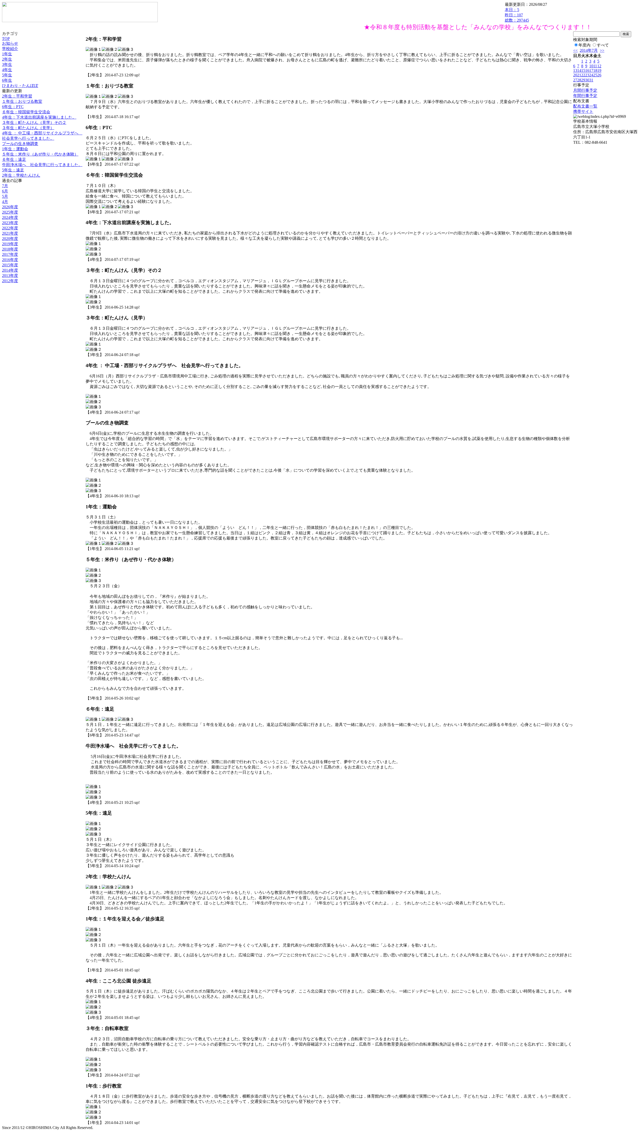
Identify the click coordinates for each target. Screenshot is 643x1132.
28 (579, 80)
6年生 (7, 80)
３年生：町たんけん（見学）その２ (34, 122)
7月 (5, 186)
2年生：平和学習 (17, 96)
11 (595, 66)
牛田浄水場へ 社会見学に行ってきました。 (42, 165)
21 (579, 75)
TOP (6, 38)
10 (591, 66)
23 (587, 75)
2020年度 (10, 238)
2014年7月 (589, 50)
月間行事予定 (585, 90)
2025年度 (10, 212)
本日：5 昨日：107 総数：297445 (517, 15)
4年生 (7, 70)
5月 (5, 196)
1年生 (7, 54)
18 (595, 70)
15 (583, 70)
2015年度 (10, 265)
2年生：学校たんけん (21, 175)
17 (591, 70)
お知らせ (10, 43)
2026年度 (10, 207)
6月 (5, 191)
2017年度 (10, 254)
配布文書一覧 (585, 106)
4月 (5, 202)
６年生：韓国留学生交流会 (26, 112)
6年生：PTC (13, 107)
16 (587, 70)
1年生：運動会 (15, 149)
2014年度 (10, 270)
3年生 (7, 64)
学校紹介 (10, 48)
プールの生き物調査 (20, 143)
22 (583, 75)
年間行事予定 (585, 95)
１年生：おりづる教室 (22, 101)
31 (591, 80)
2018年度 (10, 249)
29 (583, 80)
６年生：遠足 (14, 159)
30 (587, 80)
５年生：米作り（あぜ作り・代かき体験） (40, 154)
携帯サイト (583, 111)
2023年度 (10, 223)
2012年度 (10, 281)
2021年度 (10, 233)
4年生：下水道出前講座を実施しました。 (39, 117)
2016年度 (10, 260)
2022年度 (10, 228)
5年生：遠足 (13, 170)
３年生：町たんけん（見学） (28, 128)
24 (591, 75)
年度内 (584, 45)
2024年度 (10, 217)
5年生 (7, 75)
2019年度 (10, 244)
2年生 (7, 59)
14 (579, 70)
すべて (603, 45)
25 (595, 75)
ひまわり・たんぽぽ (20, 85)
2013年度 (10, 275)
